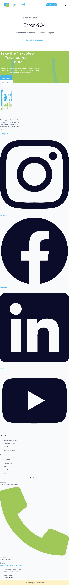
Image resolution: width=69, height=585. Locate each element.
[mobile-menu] (63, 4)
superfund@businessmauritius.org (12, 565)
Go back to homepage (34, 40)
